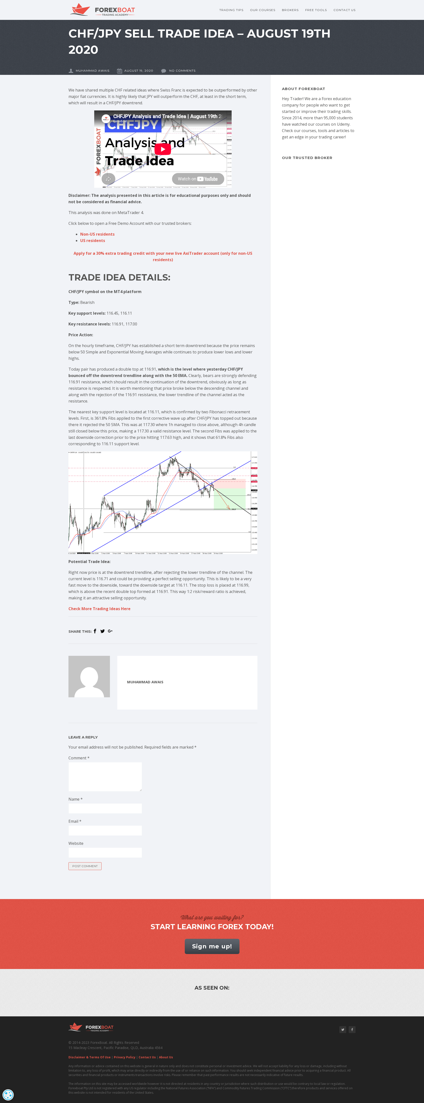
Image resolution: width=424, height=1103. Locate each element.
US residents (92, 240)
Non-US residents (97, 234)
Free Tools (316, 10)
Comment (79, 758)
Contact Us (344, 10)
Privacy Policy (124, 1057)
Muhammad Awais (92, 70)
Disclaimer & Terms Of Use (89, 1057)
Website (75, 843)
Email (74, 821)
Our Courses (262, 10)
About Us (166, 1057)
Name (75, 799)
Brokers (290, 10)
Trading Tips (231, 10)
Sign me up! (212, 946)
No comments (182, 70)
